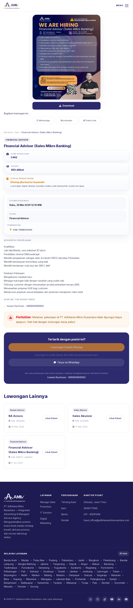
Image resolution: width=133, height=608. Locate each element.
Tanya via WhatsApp (68, 362)
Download (68, 105)
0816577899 (90, 508)
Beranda (8, 132)
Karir (17, 132)
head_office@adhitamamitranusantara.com (106, 520)
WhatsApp (44, 120)
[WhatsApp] (90, 599)
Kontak (65, 520)
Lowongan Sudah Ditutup (66, 347)
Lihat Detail (51, 418)
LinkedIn (67, 120)
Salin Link (91, 120)
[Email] (126, 599)
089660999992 (35, 306)
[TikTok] (105, 599)
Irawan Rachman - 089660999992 (66, 377)
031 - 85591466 (92, 514)
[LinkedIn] (119, 599)
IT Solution (46, 512)
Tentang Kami (68, 502)
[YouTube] (112, 599)
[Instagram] (98, 599)
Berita (64, 514)
